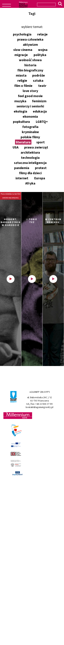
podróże (38, 75)
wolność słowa (30, 60)
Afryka (30, 183)
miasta (21, 75)
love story (30, 91)
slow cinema (22, 49)
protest (41, 168)
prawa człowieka (30, 39)
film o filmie (23, 85)
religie (22, 80)
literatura (23, 142)
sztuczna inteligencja (30, 162)
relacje (42, 34)
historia (30, 65)
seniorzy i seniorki (30, 106)
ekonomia (30, 116)
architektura (30, 152)
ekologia (20, 111)
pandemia (21, 168)
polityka (40, 55)
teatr (42, 85)
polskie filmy (30, 137)
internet (22, 178)
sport (40, 142)
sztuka (38, 80)
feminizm (39, 101)
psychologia (22, 34)
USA (15, 147)
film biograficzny (30, 70)
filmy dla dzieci (30, 173)
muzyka (20, 101)
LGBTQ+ (42, 121)
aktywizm (30, 44)
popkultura (21, 121)
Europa (39, 178)
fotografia (30, 127)
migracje (21, 55)
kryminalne (30, 132)
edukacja (40, 111)
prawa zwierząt (36, 147)
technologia (30, 157)
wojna (42, 49)
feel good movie (30, 96)
